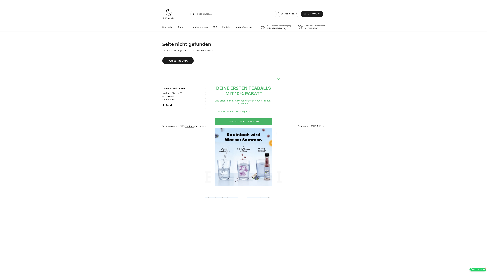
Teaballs (189, 126)
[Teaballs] (168, 14)
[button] (312, 14)
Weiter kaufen (178, 60)
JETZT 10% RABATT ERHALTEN (243, 121)
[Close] (278, 79)
